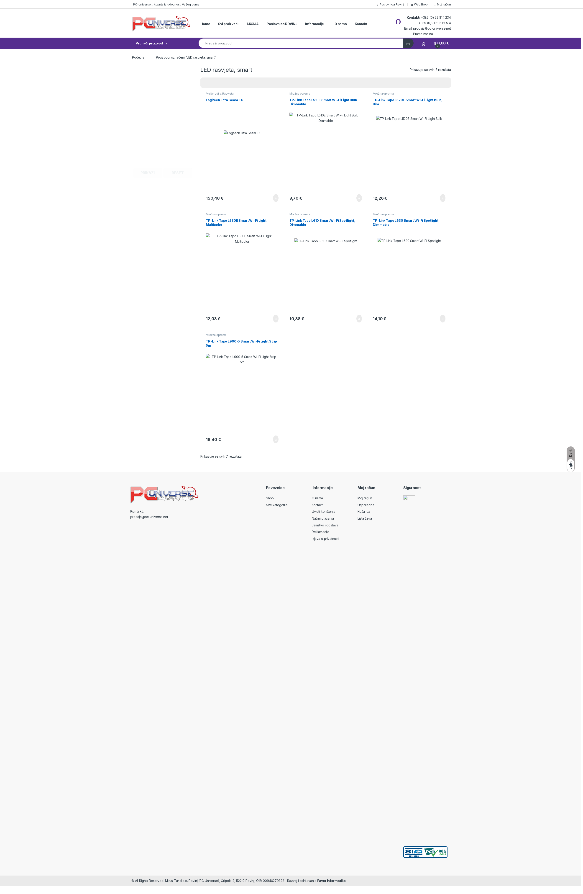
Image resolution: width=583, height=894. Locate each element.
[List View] (219, 82)
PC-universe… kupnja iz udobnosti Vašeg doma (166, 4)
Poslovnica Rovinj (392, 4)
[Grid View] (206, 82)
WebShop (420, 4)
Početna (138, 57)
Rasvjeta (228, 93)
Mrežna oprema (299, 93)
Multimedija (213, 93)
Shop (270, 498)
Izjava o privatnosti (325, 539)
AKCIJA (252, 24)
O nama (341, 24)
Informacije (314, 24)
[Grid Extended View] (213, 82)
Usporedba (366, 505)
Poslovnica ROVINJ (282, 24)
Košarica (364, 511)
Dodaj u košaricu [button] (272, 198)
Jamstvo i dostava (325, 525)
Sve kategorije (277, 505)
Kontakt (361, 24)
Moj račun (444, 4)
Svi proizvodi (228, 24)
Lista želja (365, 518)
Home (205, 24)
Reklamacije (320, 532)
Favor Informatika (331, 881)
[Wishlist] (423, 43)
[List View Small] (226, 82)
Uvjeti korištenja (323, 511)
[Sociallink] (132, 526)
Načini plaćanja (323, 518)
